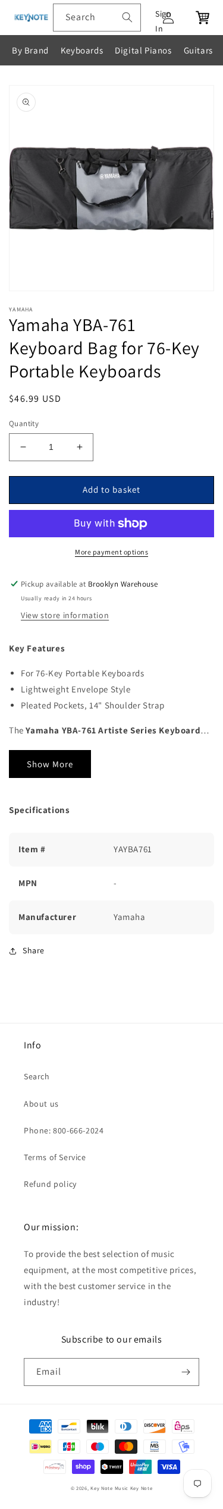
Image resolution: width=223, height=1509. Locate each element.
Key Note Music (109, 1488)
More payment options (111, 551)
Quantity (24, 423)
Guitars (198, 50)
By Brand (30, 50)
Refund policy (50, 1184)
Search (37, 1076)
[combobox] (97, 17)
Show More (50, 764)
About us (41, 1103)
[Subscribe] (185, 1372)
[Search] (127, 17)
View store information (65, 615)
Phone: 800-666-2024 (63, 1130)
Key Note (141, 1488)
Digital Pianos (143, 50)
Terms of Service (55, 1157)
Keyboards (82, 50)
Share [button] (34, 950)
